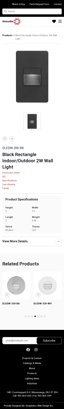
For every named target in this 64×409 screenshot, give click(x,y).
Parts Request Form (39, 4)
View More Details (15, 241)
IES (4, 177)
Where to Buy (18, 4)
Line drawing (8, 184)
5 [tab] (38, 316)
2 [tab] (29, 316)
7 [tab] (44, 316)
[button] (5, 11)
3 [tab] (32, 316)
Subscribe (49, 340)
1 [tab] (26, 316)
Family (5, 188)
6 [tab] (41, 316)
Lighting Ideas (32, 378)
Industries (32, 383)
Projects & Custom (32, 358)
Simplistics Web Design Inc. (39, 405)
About (32, 368)
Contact (58, 4)
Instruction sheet (11, 173)
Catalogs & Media (32, 363)
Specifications (9, 180)
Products (7, 35)
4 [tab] (35, 316)
